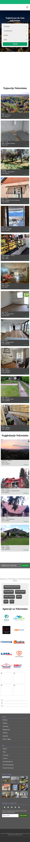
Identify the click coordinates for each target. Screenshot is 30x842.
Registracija (6, 729)
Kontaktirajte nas (8, 761)
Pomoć (5, 748)
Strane (4, 716)
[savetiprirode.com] (15, 702)
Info (3, 745)
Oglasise (19, 596)
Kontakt (5, 732)
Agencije (5, 736)
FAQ (4, 752)
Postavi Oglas (7, 739)
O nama (5, 758)
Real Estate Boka (8, 591)
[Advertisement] (15, 69)
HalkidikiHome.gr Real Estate (12, 586)
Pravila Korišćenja (8, 764)
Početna (5, 720)
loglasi (6, 601)
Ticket (11, 601)
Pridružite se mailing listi (9, 803)
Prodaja (5, 723)
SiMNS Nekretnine (9, 596)
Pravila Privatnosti (8, 768)
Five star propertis (20, 591)
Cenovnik (5, 755)
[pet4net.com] (15, 700)
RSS (21, 834)
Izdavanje (5, 726)
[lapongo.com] (15, 705)
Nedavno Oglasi (6, 774)
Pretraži (15, 44)
